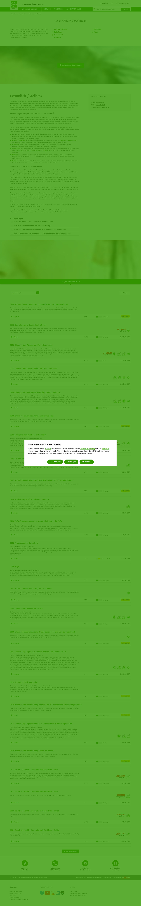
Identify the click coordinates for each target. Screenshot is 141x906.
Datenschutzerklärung (87, 449)
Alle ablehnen (86, 462)
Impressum (105, 449)
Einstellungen (71, 462)
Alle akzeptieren (55, 462)
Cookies (48, 449)
